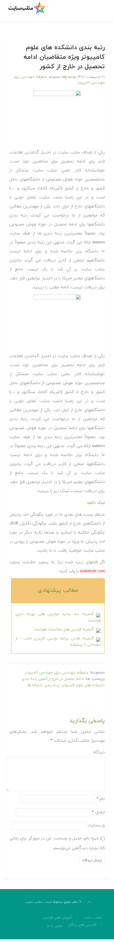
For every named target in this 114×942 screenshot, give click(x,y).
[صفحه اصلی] (28, 8)
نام (100, 799)
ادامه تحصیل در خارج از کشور (62, 678)
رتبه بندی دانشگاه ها (44, 685)
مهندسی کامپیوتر (91, 82)
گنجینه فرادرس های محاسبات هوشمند (63, 629)
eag (64, 76)
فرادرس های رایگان (82, 924)
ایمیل (98, 812)
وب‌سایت (96, 825)
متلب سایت (92, 917)
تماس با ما (55, 926)
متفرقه (41, 76)
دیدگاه (99, 752)
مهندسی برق (24, 76)
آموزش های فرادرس (57, 917)
